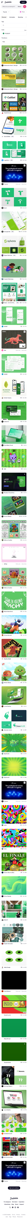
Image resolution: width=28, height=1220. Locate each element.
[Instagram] (15, 1207)
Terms (13, 1214)
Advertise (24, 184)
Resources (20, 1216)
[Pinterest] (18, 1207)
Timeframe (4, 38)
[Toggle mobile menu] (2, 2)
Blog (13, 1204)
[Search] (24, 6)
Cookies (23, 1214)
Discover (4, 17)
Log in (23, 2)
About (16, 1204)
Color (3, 29)
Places (14, 1216)
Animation (12, 17)
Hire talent (14, 1201)
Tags (3, 21)
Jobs (7, 1216)
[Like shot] (20, 65)
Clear (25, 30)
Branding (20, 17)
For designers (7, 1201)
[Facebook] (12, 1207)
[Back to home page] (8, 2)
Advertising (7, 1204)
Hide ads (18, 184)
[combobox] (9, 6)
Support (22, 1204)
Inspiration (21, 1201)
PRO (12, 136)
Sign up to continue (14, 1188)
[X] (10, 1207)
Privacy (18, 1214)
